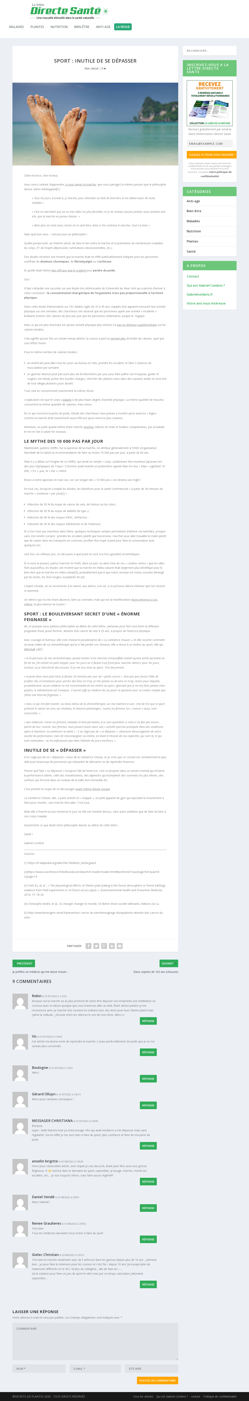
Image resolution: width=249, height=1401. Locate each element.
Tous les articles (143, 1396)
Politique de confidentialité (220, 1396)
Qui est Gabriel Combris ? (172, 1396)
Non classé (91, 68)
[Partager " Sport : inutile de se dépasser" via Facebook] (88, 946)
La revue (123, 27)
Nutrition (59, 27)
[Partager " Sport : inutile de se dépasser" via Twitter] (96, 946)
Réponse (148, 1021)
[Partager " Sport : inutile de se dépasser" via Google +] (104, 946)
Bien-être (81, 27)
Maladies (16, 27)
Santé (191, 251)
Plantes (37, 27)
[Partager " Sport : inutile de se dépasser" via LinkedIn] (112, 946)
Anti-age (103, 27)
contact (195, 1396)
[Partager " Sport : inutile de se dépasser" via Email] (120, 946)
